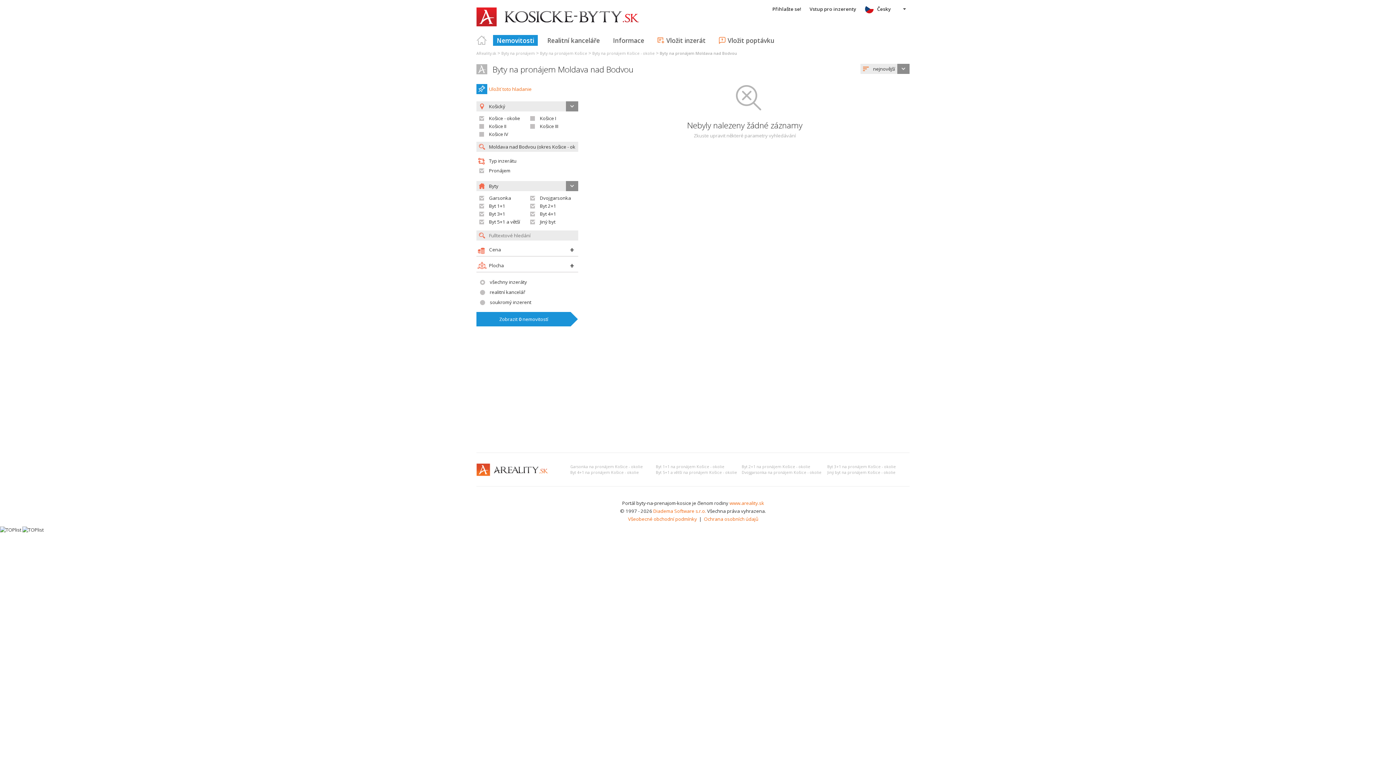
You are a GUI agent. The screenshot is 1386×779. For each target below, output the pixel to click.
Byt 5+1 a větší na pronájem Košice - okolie (696, 472)
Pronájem (499, 170)
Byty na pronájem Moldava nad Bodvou (563, 69)
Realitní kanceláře (573, 40)
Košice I (548, 118)
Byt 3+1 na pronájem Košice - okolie (861, 466)
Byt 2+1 (548, 206)
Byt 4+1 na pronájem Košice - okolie (604, 472)
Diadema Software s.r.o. (679, 511)
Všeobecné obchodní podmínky (662, 519)
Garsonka (500, 198)
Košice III (549, 126)
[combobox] (885, 69)
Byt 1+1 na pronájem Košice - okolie (690, 466)
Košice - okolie (504, 118)
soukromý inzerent (510, 302)
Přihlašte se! (786, 9)
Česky (884, 9)
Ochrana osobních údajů (731, 519)
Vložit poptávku (751, 40)
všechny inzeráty (508, 282)
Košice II (497, 126)
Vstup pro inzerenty (833, 9)
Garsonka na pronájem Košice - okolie (606, 466)
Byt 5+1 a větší (504, 222)
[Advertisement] (693, 393)
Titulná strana (481, 40)
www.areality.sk (746, 503)
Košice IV (498, 134)
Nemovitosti (515, 40)
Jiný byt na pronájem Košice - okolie (861, 472)
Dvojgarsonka (555, 198)
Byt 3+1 (497, 214)
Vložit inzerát (686, 40)
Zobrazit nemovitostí (523, 319)
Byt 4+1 (548, 214)
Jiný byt (547, 222)
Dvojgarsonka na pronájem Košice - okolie (781, 472)
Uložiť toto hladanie (510, 89)
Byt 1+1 (497, 206)
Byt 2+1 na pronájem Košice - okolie (776, 466)
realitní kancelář (507, 292)
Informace (628, 40)
